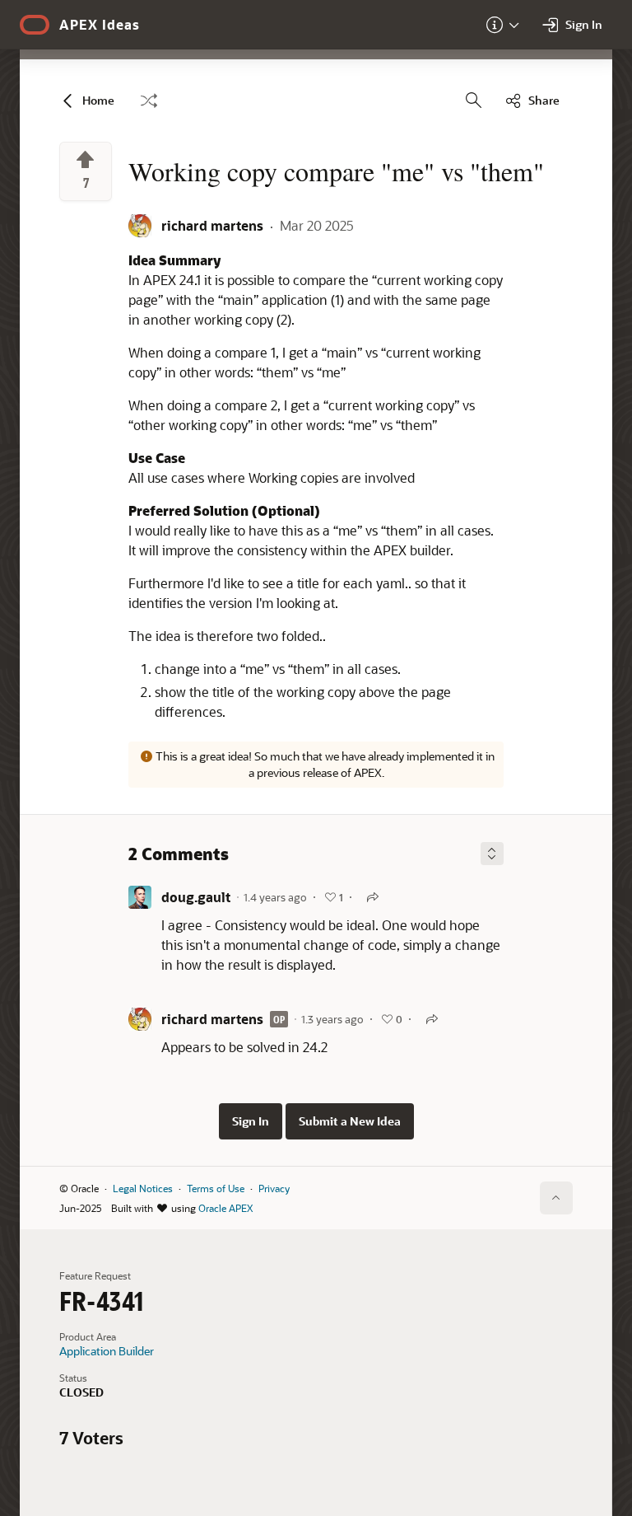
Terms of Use (215, 1188)
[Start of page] (556, 1197)
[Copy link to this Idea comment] (372, 897)
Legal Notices (143, 1188)
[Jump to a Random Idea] (149, 100)
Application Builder (106, 1351)
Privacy (274, 1188)
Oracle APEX (225, 1207)
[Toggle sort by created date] (492, 853)
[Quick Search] (474, 100)
